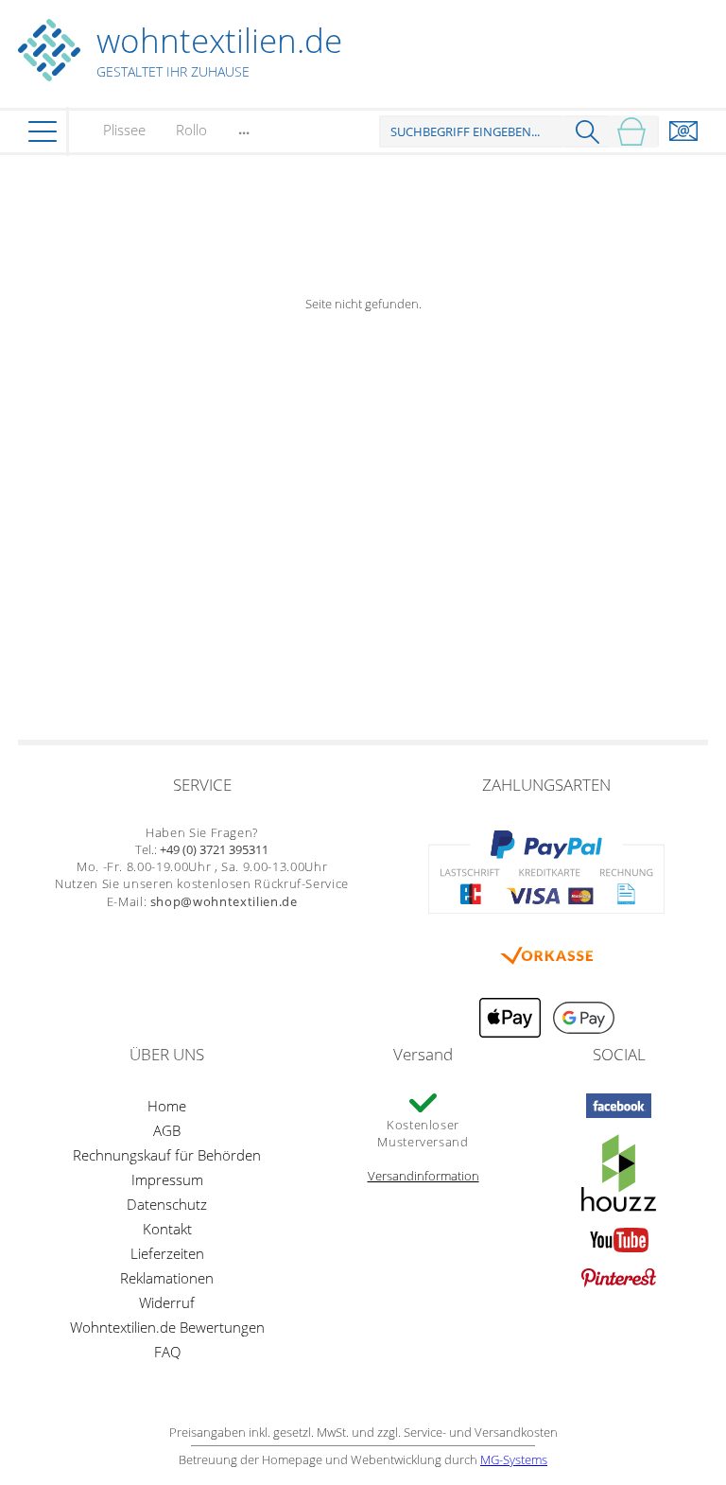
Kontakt (167, 1228)
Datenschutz (167, 1204)
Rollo (191, 129)
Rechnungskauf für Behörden (167, 1154)
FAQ (167, 1351)
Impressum (167, 1179)
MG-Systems (513, 1459)
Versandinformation (423, 1175)
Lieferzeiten (167, 1253)
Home (166, 1105)
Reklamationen (167, 1277)
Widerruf (167, 1302)
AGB (167, 1130)
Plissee (124, 129)
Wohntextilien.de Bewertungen (167, 1327)
